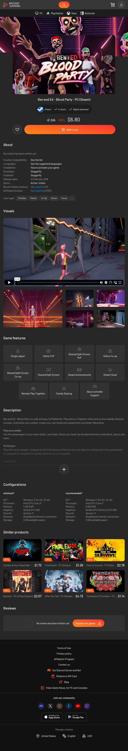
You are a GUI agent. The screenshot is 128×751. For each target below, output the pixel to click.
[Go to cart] (112, 5)
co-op (44, 198)
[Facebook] (68, 706)
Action (34, 182)
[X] (50, 706)
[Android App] (76, 717)
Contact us (64, 664)
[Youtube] (77, 706)
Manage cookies (64, 729)
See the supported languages (46, 163)
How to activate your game (45, 167)
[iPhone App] (52, 717)
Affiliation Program (64, 659)
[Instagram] (59, 706)
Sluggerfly (36, 171)
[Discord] (41, 706)
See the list (36, 159)
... (72, 198)
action (54, 198)
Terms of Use (64, 647)
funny (64, 198)
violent (33, 198)
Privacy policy (64, 653)
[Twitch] (87, 706)
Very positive (38, 186)
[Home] (11, 5)
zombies (22, 198)
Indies (42, 182)
